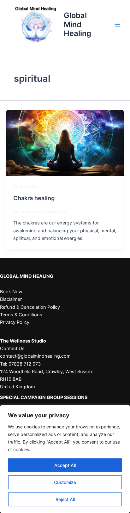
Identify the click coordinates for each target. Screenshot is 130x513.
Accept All (65, 465)
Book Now (11, 292)
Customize (65, 482)
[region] (65, 459)
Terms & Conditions (21, 315)
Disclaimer (11, 299)
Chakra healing (34, 197)
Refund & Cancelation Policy (30, 307)
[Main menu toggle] (117, 24)
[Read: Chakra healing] (65, 142)
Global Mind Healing (77, 24)
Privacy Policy (14, 322)
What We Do (25, 186)
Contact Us (12, 348)
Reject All (65, 499)
